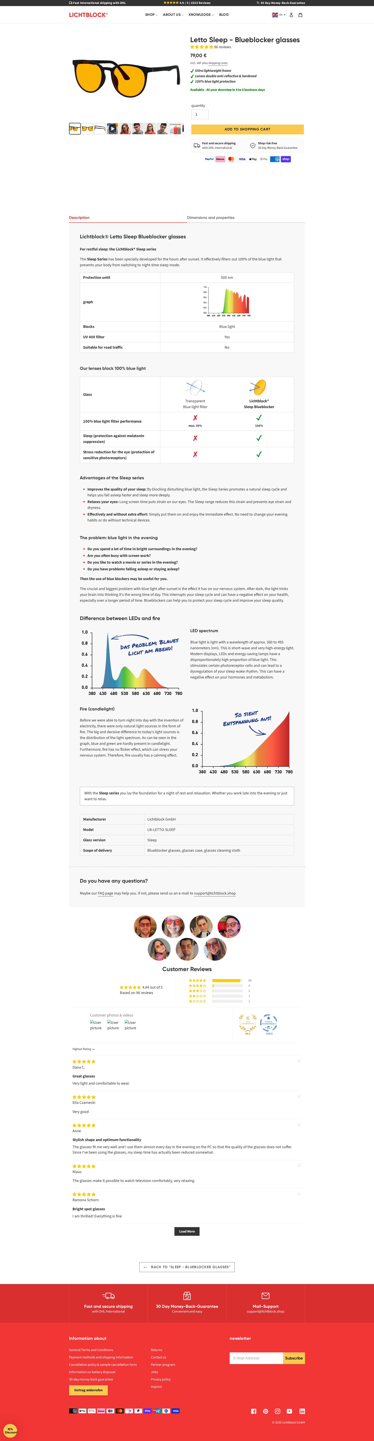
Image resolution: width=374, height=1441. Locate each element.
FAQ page (105, 893)
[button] (202, 47)
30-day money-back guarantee (91, 1379)
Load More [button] (187, 1231)
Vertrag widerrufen (88, 1390)
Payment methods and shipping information (101, 1357)
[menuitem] (151, 14)
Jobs (154, 1372)
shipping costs (217, 63)
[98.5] (247, 1023)
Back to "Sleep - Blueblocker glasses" (190, 1267)
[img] (84, 1061)
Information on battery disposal (92, 1372)
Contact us (158, 1357)
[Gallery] (126, 86)
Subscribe (294, 1358)
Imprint (156, 1386)
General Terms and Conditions (91, 1350)
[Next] (177, 79)
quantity (198, 105)
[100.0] (268, 1023)
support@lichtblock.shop (215, 893)
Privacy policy (161, 1379)
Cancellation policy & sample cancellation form (103, 1364)
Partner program (163, 1364)
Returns (156, 1350)
